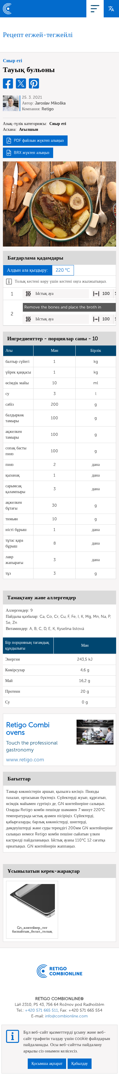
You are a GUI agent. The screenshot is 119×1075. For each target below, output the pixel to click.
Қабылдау (79, 1063)
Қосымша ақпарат (46, 1063)
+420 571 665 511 (41, 1010)
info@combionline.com (66, 1016)
